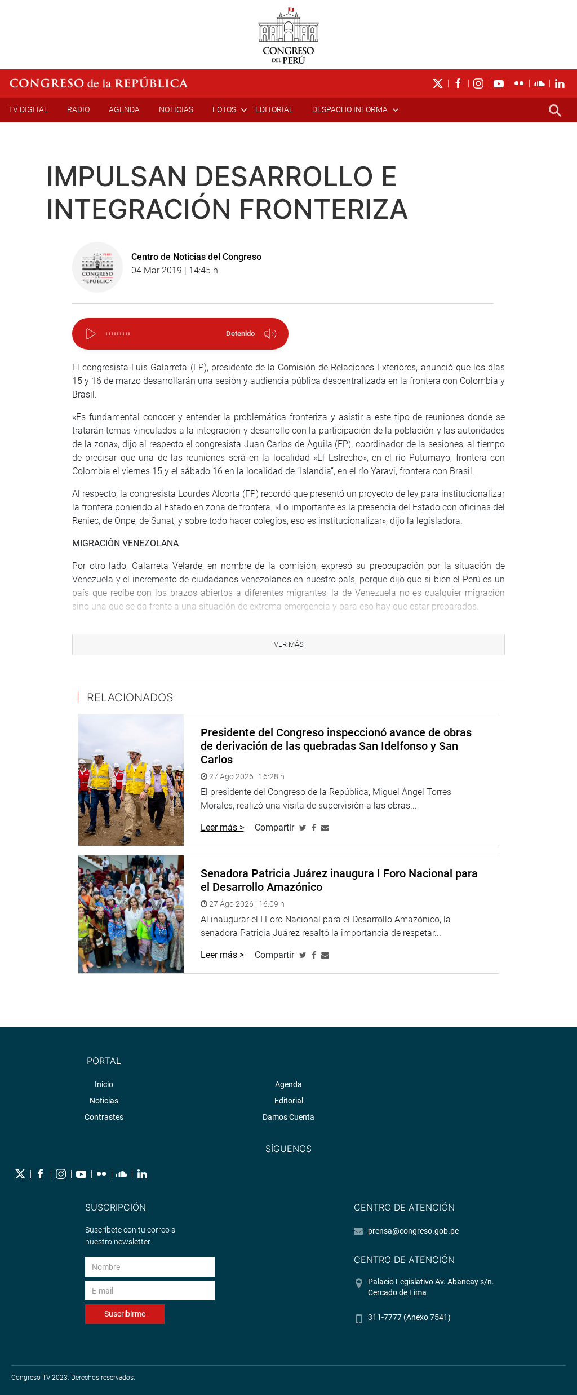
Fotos (224, 109)
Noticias (176, 109)
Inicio (104, 1084)
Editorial (274, 109)
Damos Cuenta (288, 1117)
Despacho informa (350, 109)
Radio (78, 109)
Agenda (124, 109)
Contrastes (104, 1117)
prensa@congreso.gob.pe (413, 1230)
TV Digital (28, 109)
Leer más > (222, 827)
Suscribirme (124, 1313)
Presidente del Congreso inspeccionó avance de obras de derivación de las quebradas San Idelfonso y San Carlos (336, 746)
